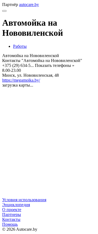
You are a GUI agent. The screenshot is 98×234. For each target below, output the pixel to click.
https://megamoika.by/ (21, 80)
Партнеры (11, 214)
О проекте (11, 209)
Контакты (11, 219)
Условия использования (24, 199)
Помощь (10, 224)
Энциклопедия (16, 204)
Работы (20, 46)
